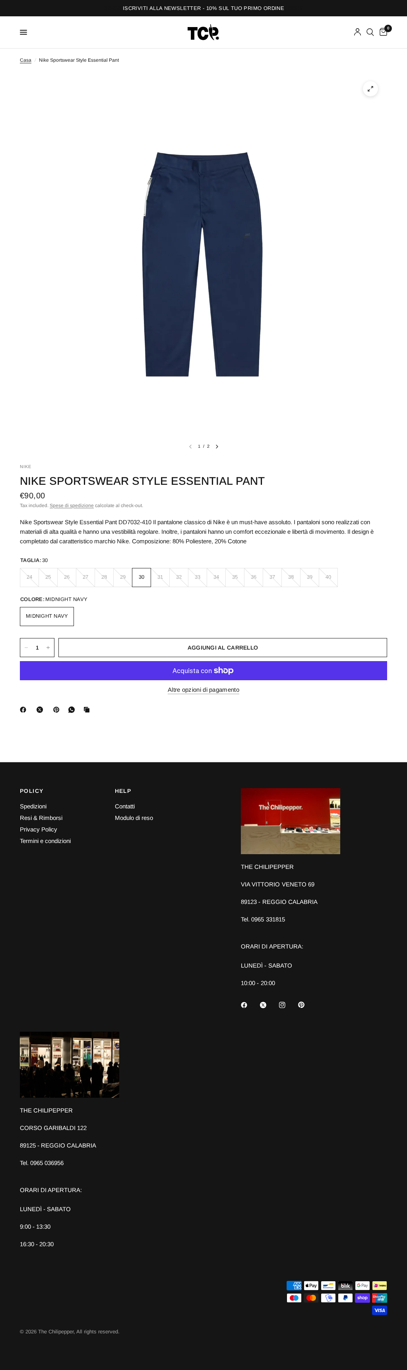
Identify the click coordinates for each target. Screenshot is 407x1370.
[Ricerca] (370, 32)
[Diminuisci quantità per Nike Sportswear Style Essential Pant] (26, 647)
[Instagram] (288, 1005)
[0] (382, 32)
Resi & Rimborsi (41, 817)
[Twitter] (268, 1005)
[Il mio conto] (357, 32)
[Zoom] (370, 88)
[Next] (217, 446)
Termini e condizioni (45, 840)
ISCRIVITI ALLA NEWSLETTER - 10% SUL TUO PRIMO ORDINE (203, 8)
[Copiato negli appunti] (88, 709)
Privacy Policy (38, 829)
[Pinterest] (58, 709)
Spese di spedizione (72, 505)
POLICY (31, 791)
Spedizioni (33, 806)
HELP (123, 791)
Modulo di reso (134, 817)
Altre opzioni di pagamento (203, 689)
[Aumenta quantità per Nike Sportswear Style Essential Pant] (48, 647)
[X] (41, 709)
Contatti (125, 806)
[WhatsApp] (73, 709)
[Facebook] (24, 709)
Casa (25, 60)
